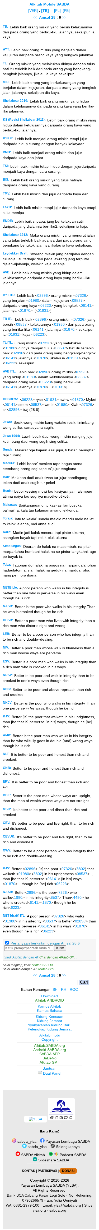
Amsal (44, 17)
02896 (42, 295)
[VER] (33, 10)
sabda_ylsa (26, 1141)
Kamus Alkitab (49, 1006)
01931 (43, 310)
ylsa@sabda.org (67, 1205)
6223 (15, 907)
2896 (31, 892)
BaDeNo (49, 1058)
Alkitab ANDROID (49, 1000)
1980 (18, 897)
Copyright (49, 1039)
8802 (81, 869)
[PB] (66, 10)
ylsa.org (39, 1210)
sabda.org (57, 1210)
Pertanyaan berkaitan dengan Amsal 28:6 (45, 943)
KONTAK (28, 1171)
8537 (55, 897)
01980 (34, 300)
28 (53, 17)
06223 (45, 305)
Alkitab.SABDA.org (49, 1045)
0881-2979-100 (26, 1205)
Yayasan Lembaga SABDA (67, 1141)
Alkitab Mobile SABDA (49, 4)
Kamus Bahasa (49, 1010)
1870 (47, 902)
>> (64, 17)
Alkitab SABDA (42, 965)
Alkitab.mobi (49, 1035)
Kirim (60, 948)
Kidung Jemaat (49, 1021)
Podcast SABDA (72, 1155)
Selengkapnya (67, 1147)
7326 (62, 892)
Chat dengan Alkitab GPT (57, 957)
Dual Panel (51, 1073)
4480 (77, 897)
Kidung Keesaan (49, 1016)
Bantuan (49, 1068)
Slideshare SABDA (53, 1160)
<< (35, 17)
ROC (74, 989)
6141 (34, 902)
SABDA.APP (49, 1054)
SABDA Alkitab (32, 1155)
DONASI (68, 1171)
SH (55, 989)
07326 (81, 295)
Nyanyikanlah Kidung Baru (49, 1025)
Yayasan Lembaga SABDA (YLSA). (50, 1185)
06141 (86, 305)
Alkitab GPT (46, 969)
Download (49, 996)
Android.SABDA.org (49, 1050)
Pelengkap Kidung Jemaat (50, 1029)
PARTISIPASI (47, 1171)
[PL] (57, 10)
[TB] (45, 10)
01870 (25, 310)
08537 (77, 300)
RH (63, 989)
